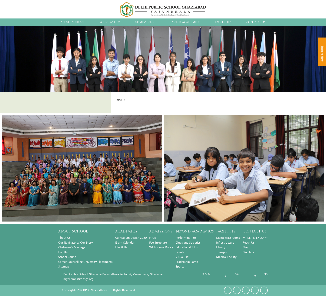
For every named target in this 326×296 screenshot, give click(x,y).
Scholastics (109, 22)
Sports (180, 266)
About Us (64, 237)
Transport (222, 252)
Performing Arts (186, 237)
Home (118, 100)
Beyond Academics (184, 22)
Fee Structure (158, 242)
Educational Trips (187, 247)
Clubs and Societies (188, 242)
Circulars (248, 252)
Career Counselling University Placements (85, 262)
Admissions (144, 22)
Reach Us (248, 242)
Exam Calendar (125, 242)
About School (73, 22)
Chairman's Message (71, 247)
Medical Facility (226, 257)
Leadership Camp (187, 262)
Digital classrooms (228, 237)
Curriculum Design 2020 (131, 237)
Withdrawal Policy (161, 247)
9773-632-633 (235, 274)
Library (220, 247)
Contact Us (255, 22)
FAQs (152, 237)
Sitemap (63, 266)
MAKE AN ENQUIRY (255, 237)
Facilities (223, 22)
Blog (245, 247)
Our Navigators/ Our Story (75, 242)
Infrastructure (225, 242)
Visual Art (182, 257)
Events (180, 252)
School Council (67, 257)
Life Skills (121, 247)
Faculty (63, 252)
